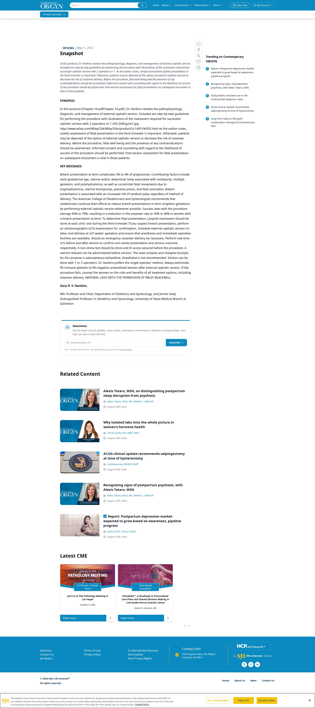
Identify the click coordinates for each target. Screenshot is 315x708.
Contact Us (47, 654)
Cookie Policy (142, 704)
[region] (157, 700)
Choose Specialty (52, 14)
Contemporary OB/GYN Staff (122, 464)
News (156, 5)
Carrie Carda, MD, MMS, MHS (123, 432)
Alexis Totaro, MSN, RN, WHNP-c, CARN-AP (130, 401)
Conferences (181, 5)
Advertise (46, 650)
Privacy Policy (92, 654)
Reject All (243, 700)
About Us (239, 680)
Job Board (46, 658)
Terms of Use (92, 650)
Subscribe (174, 342)
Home (225, 680)
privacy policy (126, 349)
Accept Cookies (267, 700)
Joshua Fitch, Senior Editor (121, 531)
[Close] (309, 700)
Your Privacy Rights (140, 658)
